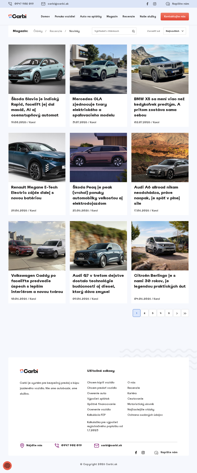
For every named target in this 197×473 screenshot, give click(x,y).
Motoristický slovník (141, 404)
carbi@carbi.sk (58, 3)
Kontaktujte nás (174, 16)
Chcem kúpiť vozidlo (100, 382)
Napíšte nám (180, 3)
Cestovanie (135, 398)
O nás (131, 382)
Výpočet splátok (98, 398)
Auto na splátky (91, 16)
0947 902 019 (24, 3)
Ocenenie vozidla (99, 409)
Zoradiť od (153, 31)
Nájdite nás (34, 445)
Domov (45, 16)
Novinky (74, 31)
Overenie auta (96, 393)
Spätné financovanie (101, 404)
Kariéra (132, 393)
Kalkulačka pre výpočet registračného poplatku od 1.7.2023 (105, 426)
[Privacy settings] (7, 465)
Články (38, 31)
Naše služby (148, 16)
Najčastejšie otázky (141, 409)
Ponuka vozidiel (65, 16)
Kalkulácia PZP (96, 415)
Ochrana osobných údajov (145, 415)
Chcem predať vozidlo (102, 388)
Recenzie (129, 16)
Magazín (112, 16)
